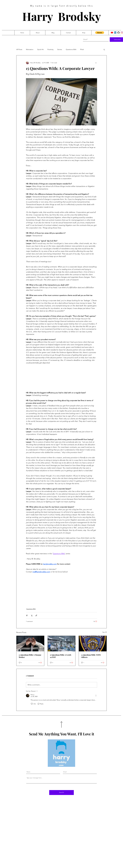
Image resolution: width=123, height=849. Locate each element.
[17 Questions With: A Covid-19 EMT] (61, 643)
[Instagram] (122, 33)
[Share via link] (36, 615)
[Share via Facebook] (27, 615)
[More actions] (96, 63)
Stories (59, 49)
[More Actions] (96, 695)
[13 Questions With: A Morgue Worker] (30, 643)
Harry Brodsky (61, 16)
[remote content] (61, 377)
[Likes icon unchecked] (32, 704)
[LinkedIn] (115, 33)
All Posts (19, 49)
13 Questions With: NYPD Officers (91, 656)
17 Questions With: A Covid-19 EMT (61, 656)
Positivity (50, 49)
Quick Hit (40, 49)
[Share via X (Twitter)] (31, 615)
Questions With (71, 49)
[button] (99, 32)
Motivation (29, 49)
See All (104, 632)
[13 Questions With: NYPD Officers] (93, 643)
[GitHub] (118, 33)
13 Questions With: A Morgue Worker (30, 656)
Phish (82, 49)
